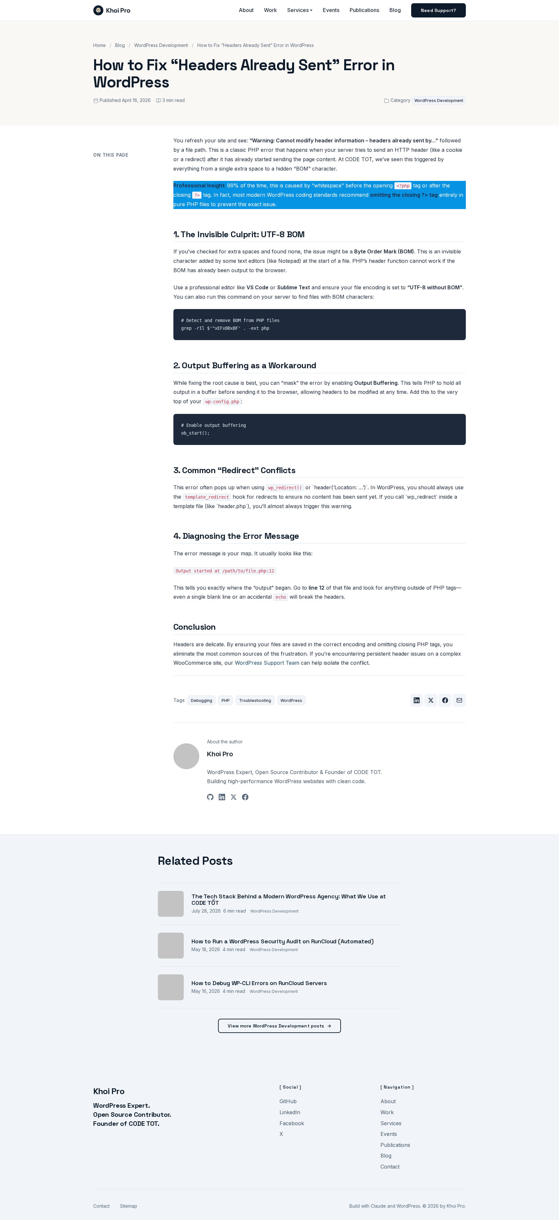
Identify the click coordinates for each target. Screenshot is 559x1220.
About (246, 10)
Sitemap (128, 1206)
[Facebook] (245, 798)
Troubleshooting (255, 700)
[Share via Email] (459, 700)
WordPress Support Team (267, 663)
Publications (364, 10)
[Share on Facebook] (445, 700)
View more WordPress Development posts (279, 1026)
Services (298, 10)
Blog (395, 10)
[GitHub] (210, 798)
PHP (226, 700)
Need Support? (438, 10)
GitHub (288, 1101)
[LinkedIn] (222, 798)
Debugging (201, 700)
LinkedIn (290, 1112)
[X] (233, 798)
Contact (390, 1166)
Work (270, 10)
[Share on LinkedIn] (416, 700)
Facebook (292, 1123)
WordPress (291, 700)
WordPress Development (161, 45)
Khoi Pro (118, 10)
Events (331, 10)
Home (99, 45)
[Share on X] (430, 700)
